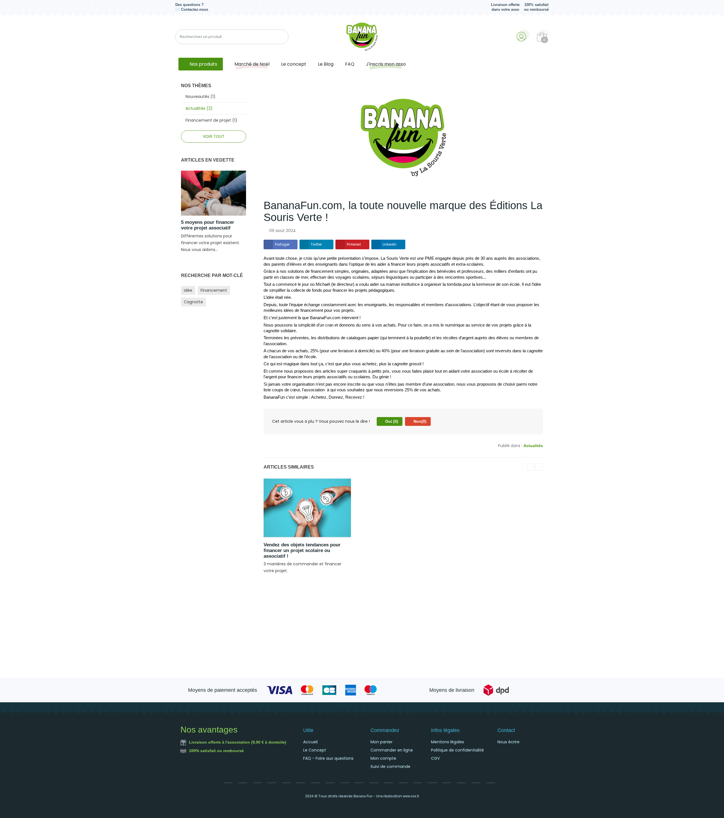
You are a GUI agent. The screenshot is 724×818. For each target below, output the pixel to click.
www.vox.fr (411, 796)
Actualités (533, 445)
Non (419, 421)
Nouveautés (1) (201, 96)
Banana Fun (363, 796)
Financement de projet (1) (211, 120)
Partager (282, 244)
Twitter (316, 244)
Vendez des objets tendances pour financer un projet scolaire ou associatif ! (302, 550)
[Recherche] (281, 37)
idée (188, 290)
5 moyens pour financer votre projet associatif (207, 225)
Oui (391, 421)
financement (214, 290)
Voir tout (214, 136)
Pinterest (354, 244)
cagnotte (193, 302)
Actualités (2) (199, 108)
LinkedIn (390, 244)
